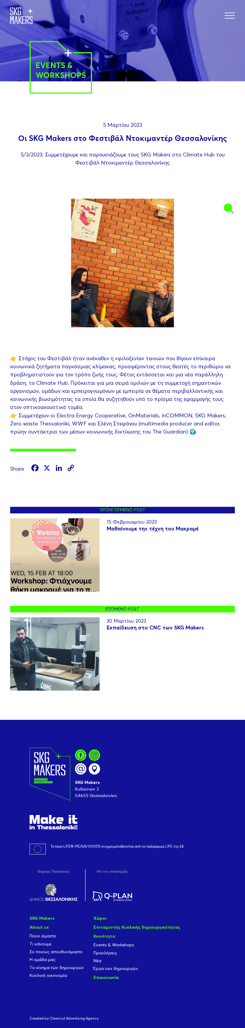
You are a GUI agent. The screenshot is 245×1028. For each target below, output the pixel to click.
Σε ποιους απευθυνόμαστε (56, 951)
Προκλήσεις (105, 953)
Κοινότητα (104, 936)
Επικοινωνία (106, 977)
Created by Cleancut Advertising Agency (64, 1018)
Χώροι (100, 918)
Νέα (97, 960)
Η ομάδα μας (43, 959)
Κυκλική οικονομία (48, 975)
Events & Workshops (114, 945)
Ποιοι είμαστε (43, 936)
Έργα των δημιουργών (116, 968)
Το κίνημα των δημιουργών (57, 967)
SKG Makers (42, 918)
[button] (230, 16)
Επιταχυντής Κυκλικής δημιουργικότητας (137, 927)
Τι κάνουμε (41, 944)
